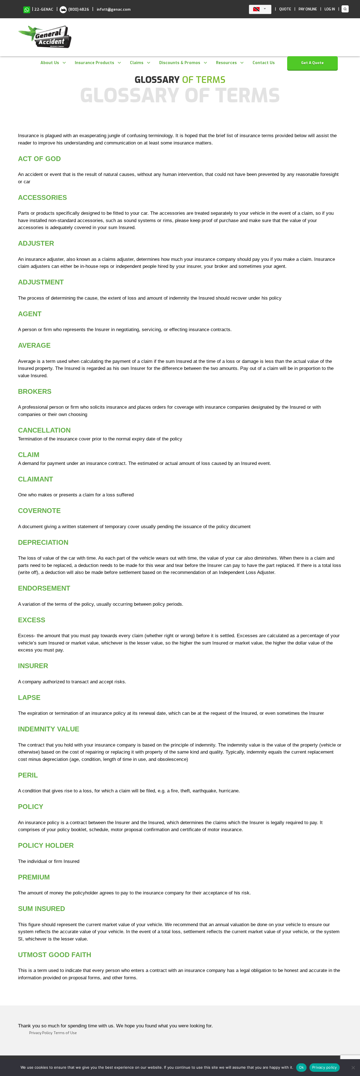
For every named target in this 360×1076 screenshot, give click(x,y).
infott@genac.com (113, 9)
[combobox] (260, 9)
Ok (301, 1067)
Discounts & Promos (179, 62)
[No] (353, 1067)
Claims (136, 62)
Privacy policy (324, 1067)
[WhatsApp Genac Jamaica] (26, 9)
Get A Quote (312, 62)
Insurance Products (94, 62)
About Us (49, 62)
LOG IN (330, 9)
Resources (226, 62)
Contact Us (264, 62)
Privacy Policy (40, 1032)
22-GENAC (43, 9)
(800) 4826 (78, 9)
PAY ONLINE (308, 9)
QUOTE (285, 9)
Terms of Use (65, 1032)
